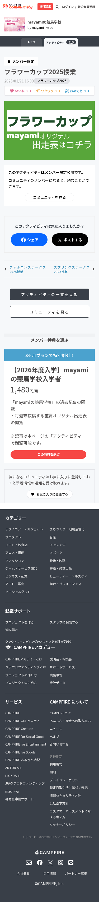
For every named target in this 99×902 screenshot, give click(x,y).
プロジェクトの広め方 (21, 682)
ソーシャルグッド (18, 591)
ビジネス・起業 (16, 576)
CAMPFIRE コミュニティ (22, 720)
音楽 (53, 537)
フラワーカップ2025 (52, 80)
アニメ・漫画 (14, 552)
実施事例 (56, 675)
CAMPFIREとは (60, 713)
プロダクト (13, 537)
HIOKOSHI (12, 775)
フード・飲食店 (16, 544)
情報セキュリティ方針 (65, 795)
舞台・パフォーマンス (65, 583)
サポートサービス (62, 667)
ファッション (14, 560)
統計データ (57, 682)
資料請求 (45, 6)
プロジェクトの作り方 (21, 675)
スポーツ (56, 552)
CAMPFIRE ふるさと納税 (22, 759)
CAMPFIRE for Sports (20, 752)
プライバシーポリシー (65, 780)
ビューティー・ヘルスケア (68, 576)
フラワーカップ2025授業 (40, 71)
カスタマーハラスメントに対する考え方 (70, 814)
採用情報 (49, 873)
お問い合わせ (59, 744)
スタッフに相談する (64, 622)
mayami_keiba (43, 27)
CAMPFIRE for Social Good (24, 736)
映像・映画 (57, 560)
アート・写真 (14, 583)
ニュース (56, 728)
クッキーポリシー (62, 824)
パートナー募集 (76, 873)
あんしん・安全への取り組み (70, 720)
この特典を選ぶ (48, 454)
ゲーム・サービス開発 (21, 568)
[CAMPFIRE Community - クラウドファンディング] (17, 6)
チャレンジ (57, 544)
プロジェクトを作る (19, 622)
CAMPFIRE (12, 713)
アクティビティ (60, 42)
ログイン (68, 6)
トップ (31, 42)
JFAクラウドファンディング (25, 783)
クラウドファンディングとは (25, 667)
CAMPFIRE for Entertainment (25, 744)
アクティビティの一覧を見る (49, 294)
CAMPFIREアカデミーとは (23, 659)
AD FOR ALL (13, 767)
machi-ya (12, 791)
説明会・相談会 (61, 659)
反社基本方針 (59, 803)
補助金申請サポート (19, 799)
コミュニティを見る (49, 197)
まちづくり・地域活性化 (67, 529)
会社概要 (23, 873)
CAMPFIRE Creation (19, 728)
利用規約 (56, 764)
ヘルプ (54, 736)
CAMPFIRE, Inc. (51, 883)
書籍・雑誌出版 (61, 568)
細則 (53, 772)
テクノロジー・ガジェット (24, 529)
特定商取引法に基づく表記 (69, 787)
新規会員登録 (86, 6)
